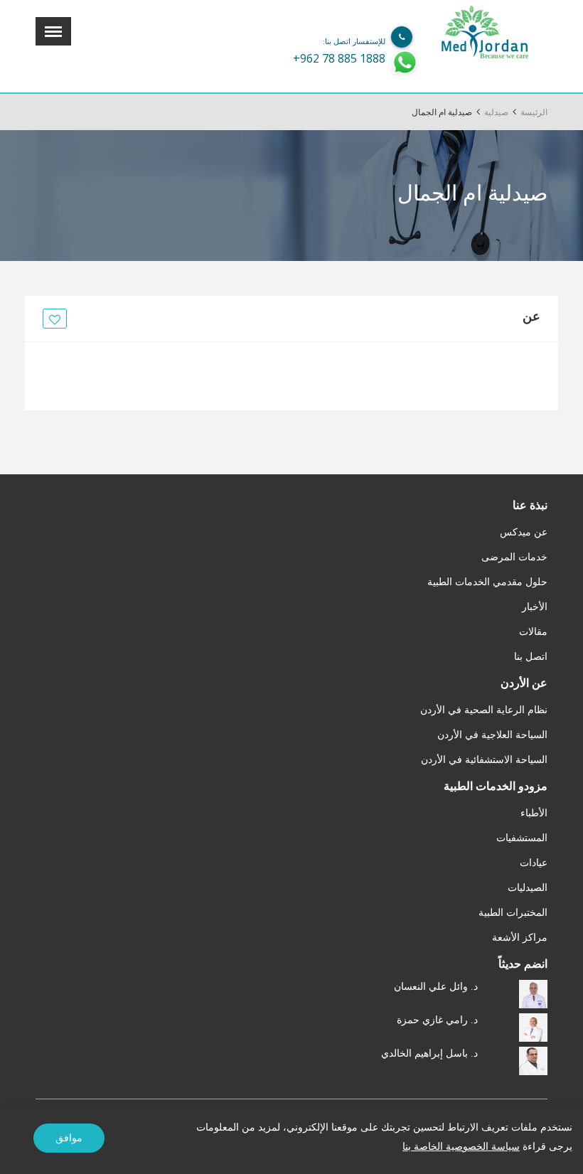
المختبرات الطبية (512, 912)
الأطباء (533, 813)
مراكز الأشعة (519, 937)
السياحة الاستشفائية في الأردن (484, 759)
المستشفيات (521, 838)
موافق (68, 1138)
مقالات (533, 631)
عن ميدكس (523, 532)
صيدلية (496, 112)
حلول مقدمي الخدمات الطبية (487, 582)
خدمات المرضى (514, 557)
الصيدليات (527, 887)
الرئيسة (533, 112)
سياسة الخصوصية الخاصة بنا (461, 1146)
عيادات (533, 863)
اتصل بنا (530, 656)
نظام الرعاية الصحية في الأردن (483, 710)
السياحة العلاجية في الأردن (492, 735)
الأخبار (534, 607)
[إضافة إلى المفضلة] (52, 319)
